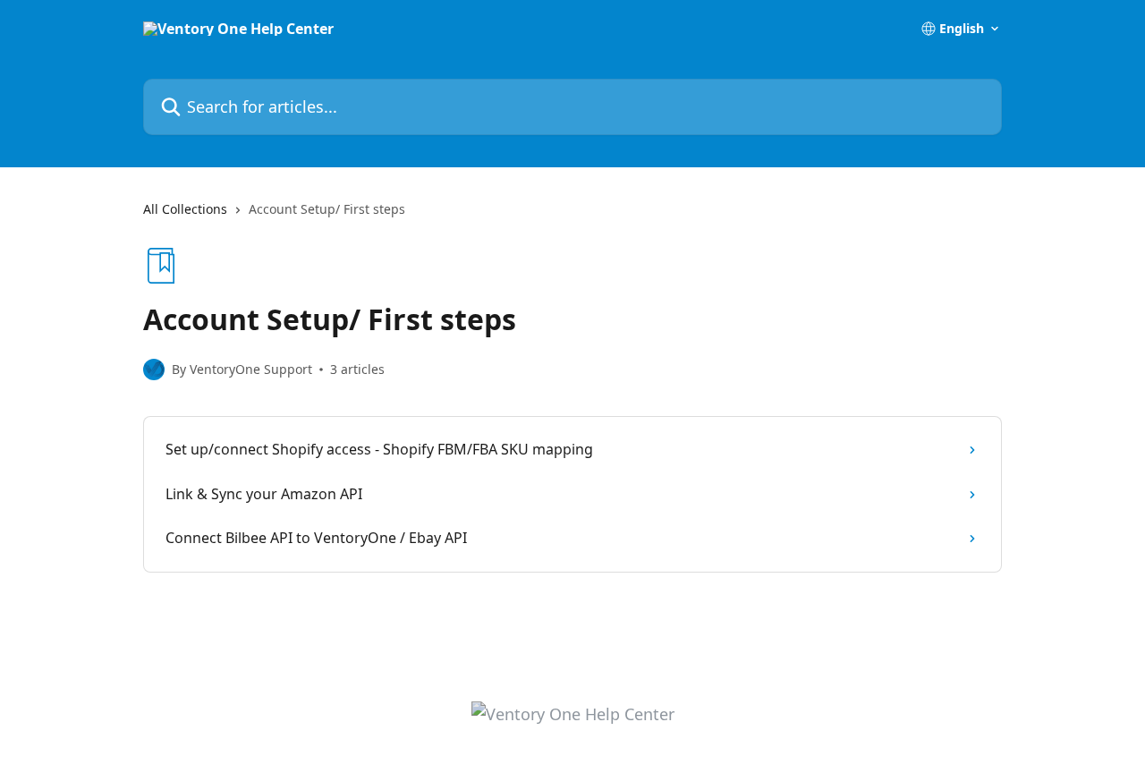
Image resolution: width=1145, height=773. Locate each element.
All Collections (185, 208)
